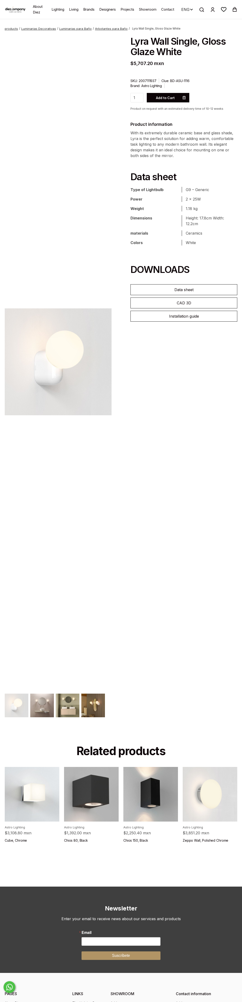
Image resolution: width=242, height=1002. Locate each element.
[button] (223, 9)
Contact (167, 9)
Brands (89, 9)
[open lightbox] (58, 361)
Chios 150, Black (135, 840)
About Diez (38, 9)
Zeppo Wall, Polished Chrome (205, 840)
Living (73, 9)
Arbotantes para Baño (111, 29)
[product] (32, 794)
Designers (107, 9)
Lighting (58, 9)
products (11, 29)
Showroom (147, 9)
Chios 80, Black (76, 840)
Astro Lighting (151, 86)
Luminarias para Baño (75, 29)
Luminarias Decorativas (38, 29)
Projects (127, 9)
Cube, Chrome (16, 840)
